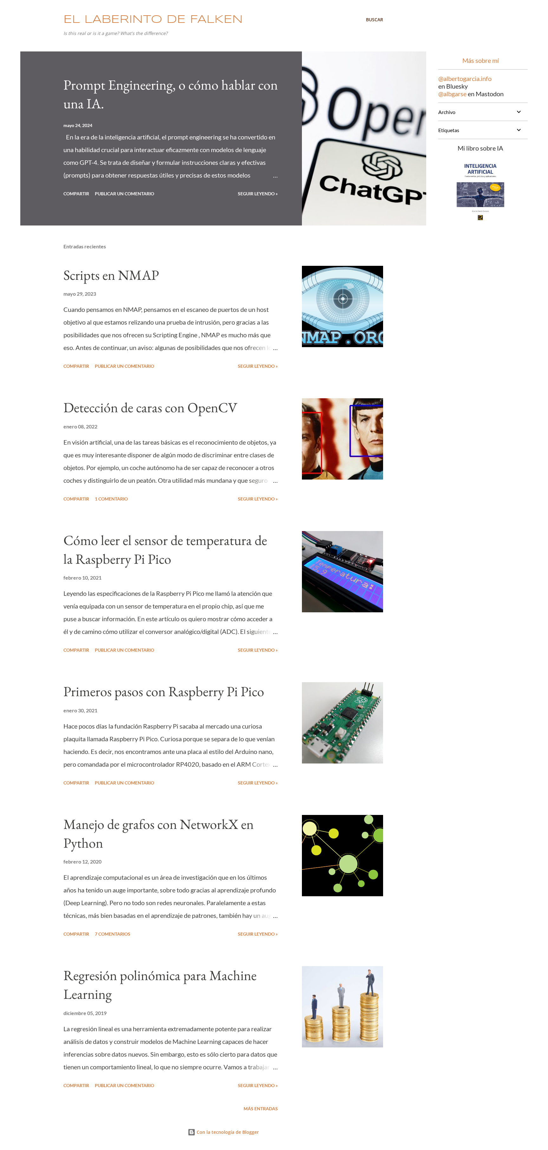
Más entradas (261, 1108)
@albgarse (452, 94)
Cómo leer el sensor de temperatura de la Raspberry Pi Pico (165, 549)
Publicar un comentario (124, 193)
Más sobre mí (480, 60)
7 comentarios (112, 934)
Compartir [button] (76, 193)
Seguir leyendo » (258, 193)
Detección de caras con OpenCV (150, 407)
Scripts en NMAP (111, 275)
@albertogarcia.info (465, 78)
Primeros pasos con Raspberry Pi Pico (163, 691)
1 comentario (111, 498)
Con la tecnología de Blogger (227, 1132)
